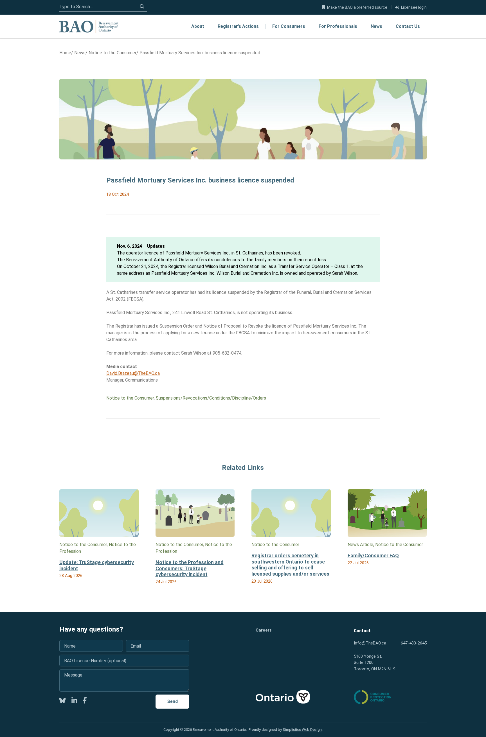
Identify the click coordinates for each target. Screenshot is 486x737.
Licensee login (414, 7)
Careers (264, 630)
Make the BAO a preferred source (357, 7)
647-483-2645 (414, 643)
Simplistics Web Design (302, 729)
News (376, 26)
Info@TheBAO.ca (370, 643)
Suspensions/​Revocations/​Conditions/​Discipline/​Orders (211, 398)
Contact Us (408, 26)
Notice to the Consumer (130, 398)
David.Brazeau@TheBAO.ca (133, 373)
